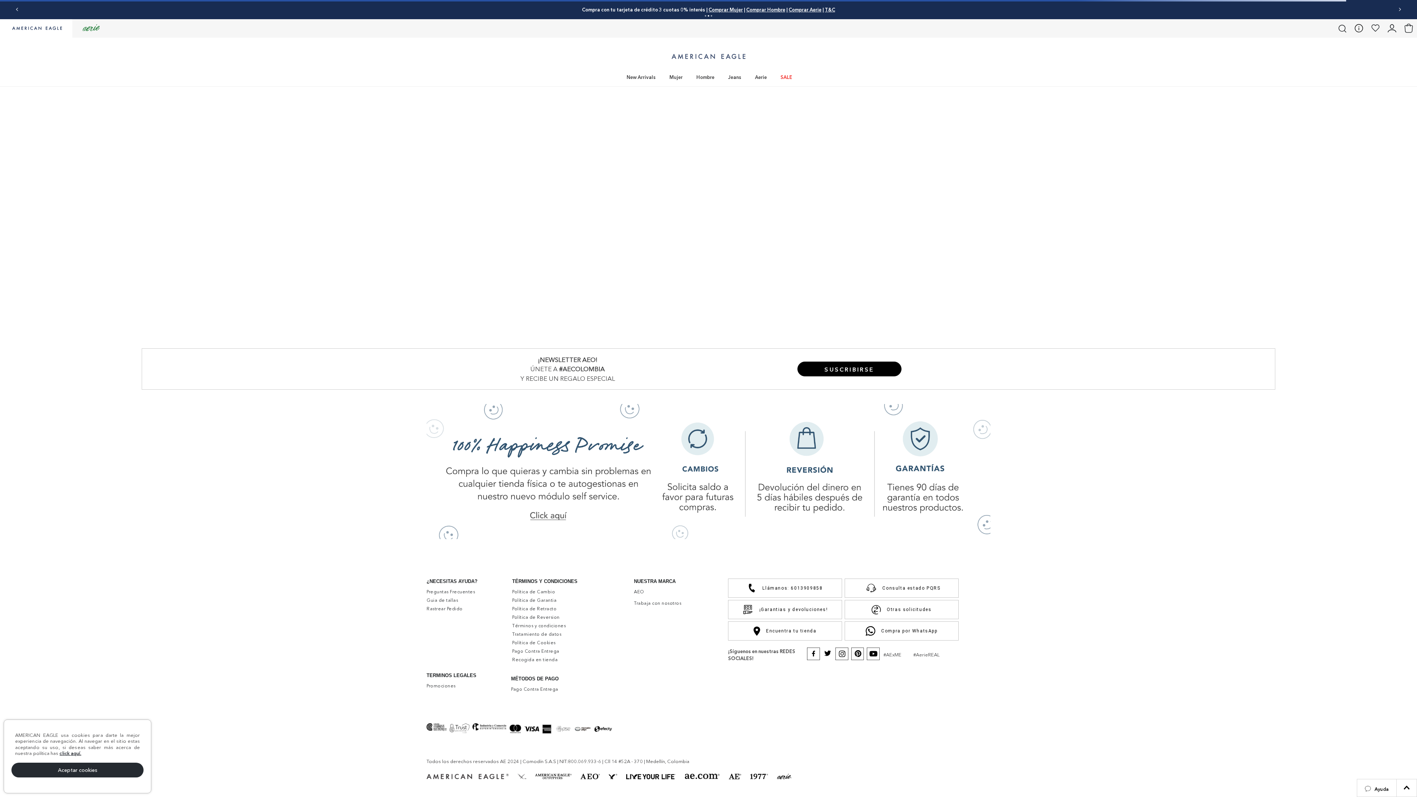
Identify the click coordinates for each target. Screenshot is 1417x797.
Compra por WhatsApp (909, 631)
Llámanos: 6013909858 (792, 588)
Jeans (734, 77)
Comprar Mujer (725, 10)
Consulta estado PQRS (911, 588)
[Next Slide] (1400, 9)
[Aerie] (91, 28)
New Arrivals (641, 77)
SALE (786, 77)
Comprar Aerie (805, 10)
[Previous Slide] (17, 9)
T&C (830, 10)
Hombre (705, 77)
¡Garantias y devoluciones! (793, 609)
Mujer (676, 77)
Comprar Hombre (765, 10)
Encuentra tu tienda (791, 631)
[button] (1377, 788)
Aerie (761, 77)
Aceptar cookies (77, 770)
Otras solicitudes (909, 609)
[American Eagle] (36, 28)
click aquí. (70, 753)
